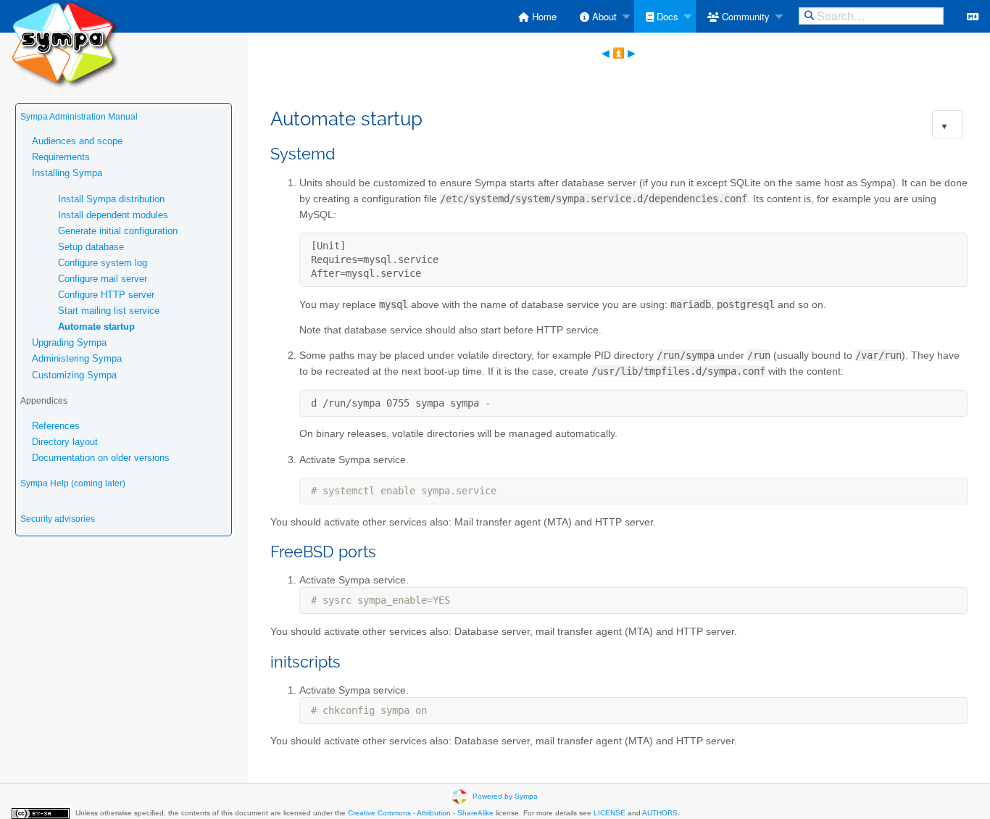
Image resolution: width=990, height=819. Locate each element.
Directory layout (65, 441)
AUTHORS (660, 813)
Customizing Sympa (74, 375)
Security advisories (57, 519)
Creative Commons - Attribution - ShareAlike (421, 813)
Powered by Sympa (505, 795)
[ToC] (944, 126)
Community (744, 16)
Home (543, 16)
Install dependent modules (113, 214)
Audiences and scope (77, 141)
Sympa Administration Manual (79, 117)
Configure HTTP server (106, 294)
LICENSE (609, 813)
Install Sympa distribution (111, 199)
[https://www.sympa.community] (65, 43)
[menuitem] (537, 16)
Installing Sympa (67, 172)
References (56, 425)
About (603, 16)
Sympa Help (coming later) (72, 483)
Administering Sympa (77, 358)
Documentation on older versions (101, 457)
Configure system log (102, 262)
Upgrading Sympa (69, 342)
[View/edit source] (972, 16)
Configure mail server (102, 278)
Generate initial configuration (118, 230)
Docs (666, 16)
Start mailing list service (108, 310)
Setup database (91, 246)
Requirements (61, 156)
